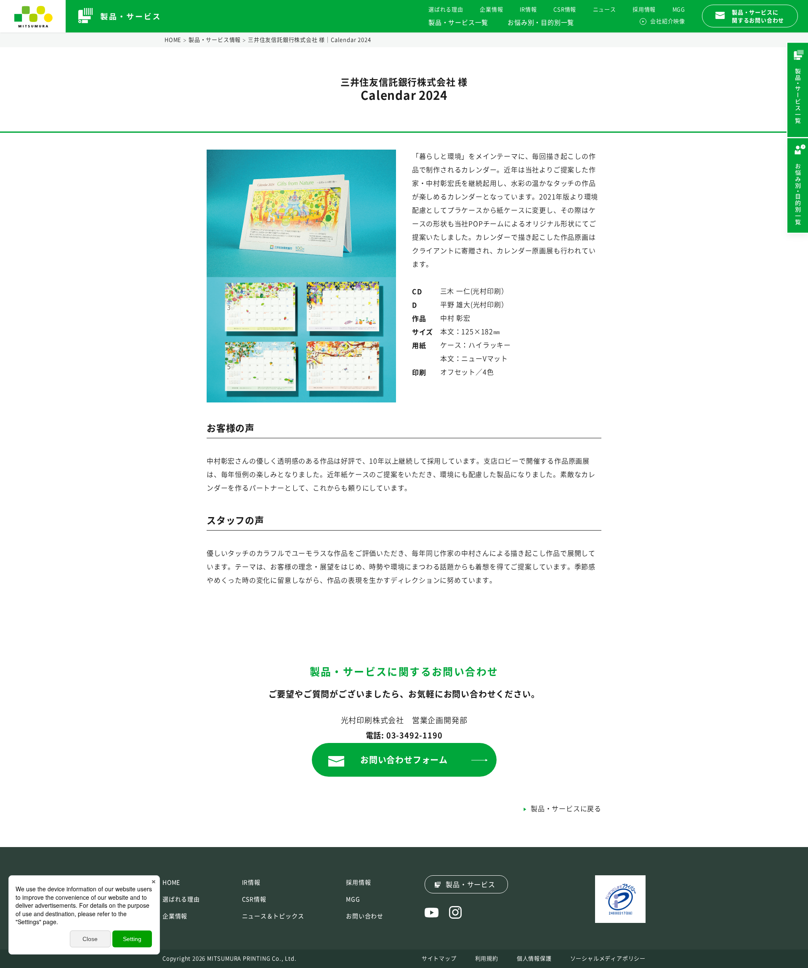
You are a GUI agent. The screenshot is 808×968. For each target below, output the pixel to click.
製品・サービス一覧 (458, 22)
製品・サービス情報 (215, 40)
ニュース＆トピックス (273, 916)
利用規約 (486, 958)
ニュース (604, 9)
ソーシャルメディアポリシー (608, 958)
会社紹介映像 (667, 21)
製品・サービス (470, 884)
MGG (678, 9)
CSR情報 (564, 9)
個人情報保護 (534, 958)
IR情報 (528, 9)
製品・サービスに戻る (566, 808)
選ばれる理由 (445, 9)
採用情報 (644, 9)
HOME (173, 40)
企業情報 (491, 9)
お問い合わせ (364, 916)
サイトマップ (439, 958)
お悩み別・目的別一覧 (541, 22)
